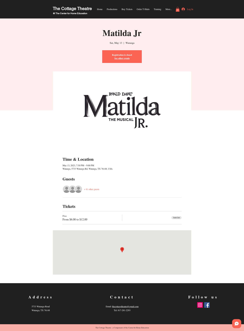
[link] (178, 9)
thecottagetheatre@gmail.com (125, 306)
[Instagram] (200, 305)
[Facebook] (207, 305)
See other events (122, 58)
